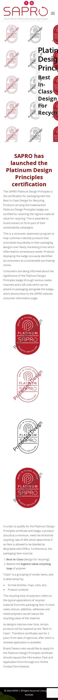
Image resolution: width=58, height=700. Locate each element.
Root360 (29, 694)
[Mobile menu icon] (53, 13)
